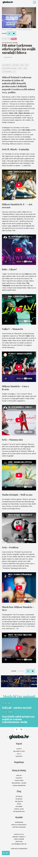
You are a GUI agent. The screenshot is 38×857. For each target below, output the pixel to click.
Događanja (19, 762)
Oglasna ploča (19, 751)
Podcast (19, 778)
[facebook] (9, 33)
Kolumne (19, 806)
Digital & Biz (19, 809)
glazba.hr (8, 57)
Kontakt (19, 817)
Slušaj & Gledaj (19, 770)
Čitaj (19, 791)
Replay (19, 775)
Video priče (19, 780)
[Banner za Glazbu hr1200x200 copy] (19, 681)
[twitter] (13, 33)
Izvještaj (19, 799)
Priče (19, 804)
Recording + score (19, 783)
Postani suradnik (19, 827)
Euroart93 (23, 848)
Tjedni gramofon (19, 785)
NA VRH (5, 853)
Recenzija (19, 801)
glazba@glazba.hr (19, 844)
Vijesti (19, 744)
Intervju (19, 796)
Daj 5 (19, 753)
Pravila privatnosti (19, 824)
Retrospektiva (19, 811)
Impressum (19, 822)
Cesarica (19, 756)
